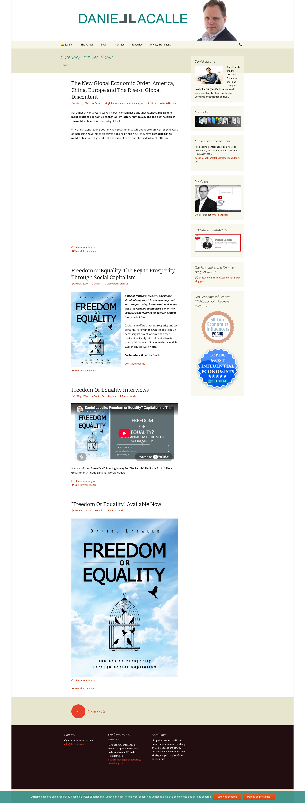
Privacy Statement (160, 44)
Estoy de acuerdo (227, 796)
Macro (143, 103)
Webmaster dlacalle (117, 283)
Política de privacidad (258, 796)
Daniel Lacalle (169, 103)
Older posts (91, 711)
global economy (116, 103)
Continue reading (83, 247)
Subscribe (137, 44)
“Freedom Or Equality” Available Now (116, 504)
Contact (119, 44)
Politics (152, 103)
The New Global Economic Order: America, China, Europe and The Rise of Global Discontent (122, 90)
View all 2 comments (85, 251)
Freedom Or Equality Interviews (110, 390)
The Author (87, 44)
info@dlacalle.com (74, 744)
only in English (219, 214)
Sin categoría (109, 396)
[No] (300, 797)
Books (104, 44)
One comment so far (85, 484)
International (132, 103)
